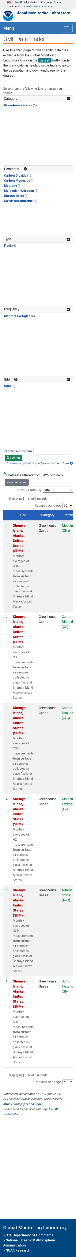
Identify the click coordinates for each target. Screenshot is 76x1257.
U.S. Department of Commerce (29, 1235)
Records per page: (48, 506)
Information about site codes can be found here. (38, 463)
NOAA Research (18, 1250)
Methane (10, 186)
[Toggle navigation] (67, 28)
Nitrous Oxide (14, 196)
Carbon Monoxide (17, 181)
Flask (8, 246)
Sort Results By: (30, 490)
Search (15, 458)
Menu (8, 28)
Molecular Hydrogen (19, 191)
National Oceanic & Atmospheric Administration (29, 1242)
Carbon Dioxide (15, 175)
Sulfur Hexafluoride (18, 201)
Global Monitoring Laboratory (42, 13)
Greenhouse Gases (18, 105)
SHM (7, 386)
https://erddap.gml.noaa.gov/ (22, 1104)
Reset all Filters (17, 482)
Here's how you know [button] (37, 6)
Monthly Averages (17, 316)
